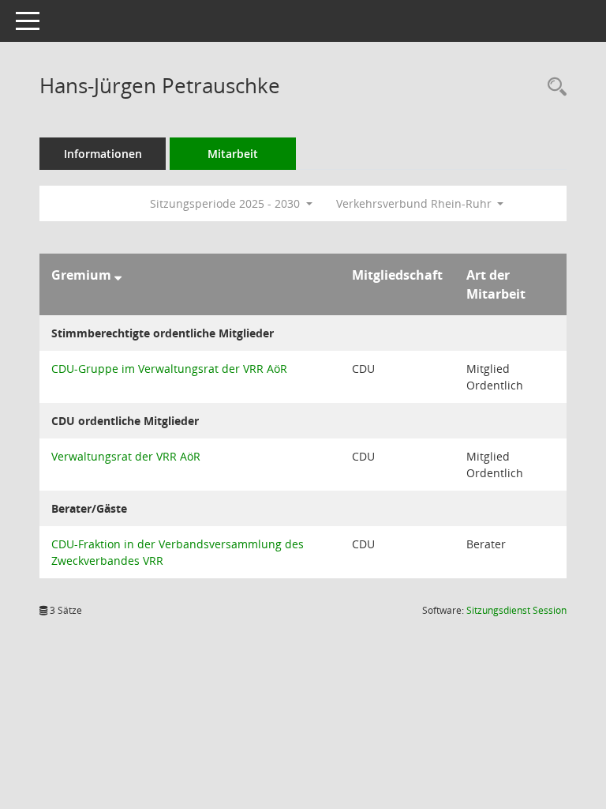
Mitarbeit (233, 153)
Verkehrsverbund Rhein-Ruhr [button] (415, 203)
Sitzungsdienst (516, 610)
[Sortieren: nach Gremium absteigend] (118, 275)
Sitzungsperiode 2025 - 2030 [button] (226, 203)
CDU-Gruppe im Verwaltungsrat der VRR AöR (169, 368)
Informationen (103, 153)
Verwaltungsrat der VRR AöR (125, 456)
